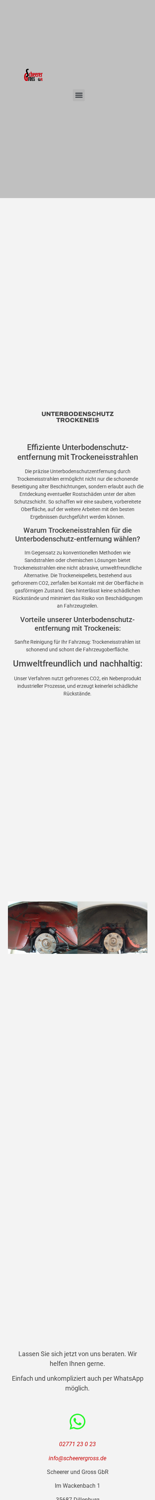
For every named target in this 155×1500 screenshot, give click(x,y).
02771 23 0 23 (77, 1444)
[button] (79, 95)
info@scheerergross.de (77, 1458)
